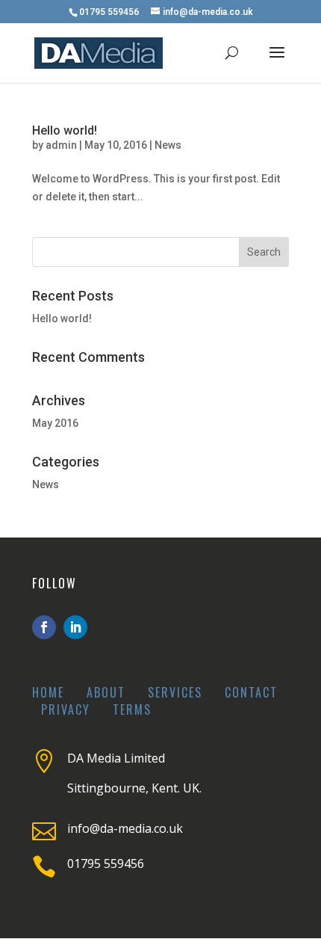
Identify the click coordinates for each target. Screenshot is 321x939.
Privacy (65, 709)
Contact (251, 692)
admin (61, 145)
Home (48, 692)
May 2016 (55, 423)
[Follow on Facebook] (44, 627)
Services (175, 692)
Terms (132, 709)
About (106, 692)
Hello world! (64, 130)
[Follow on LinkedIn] (75, 627)
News (168, 145)
